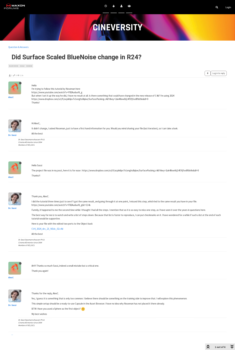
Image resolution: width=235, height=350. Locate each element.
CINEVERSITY (117, 27)
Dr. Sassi (12, 135)
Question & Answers (18, 47)
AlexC (11, 97)
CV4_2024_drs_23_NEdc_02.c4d (47, 228)
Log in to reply (218, 73)
